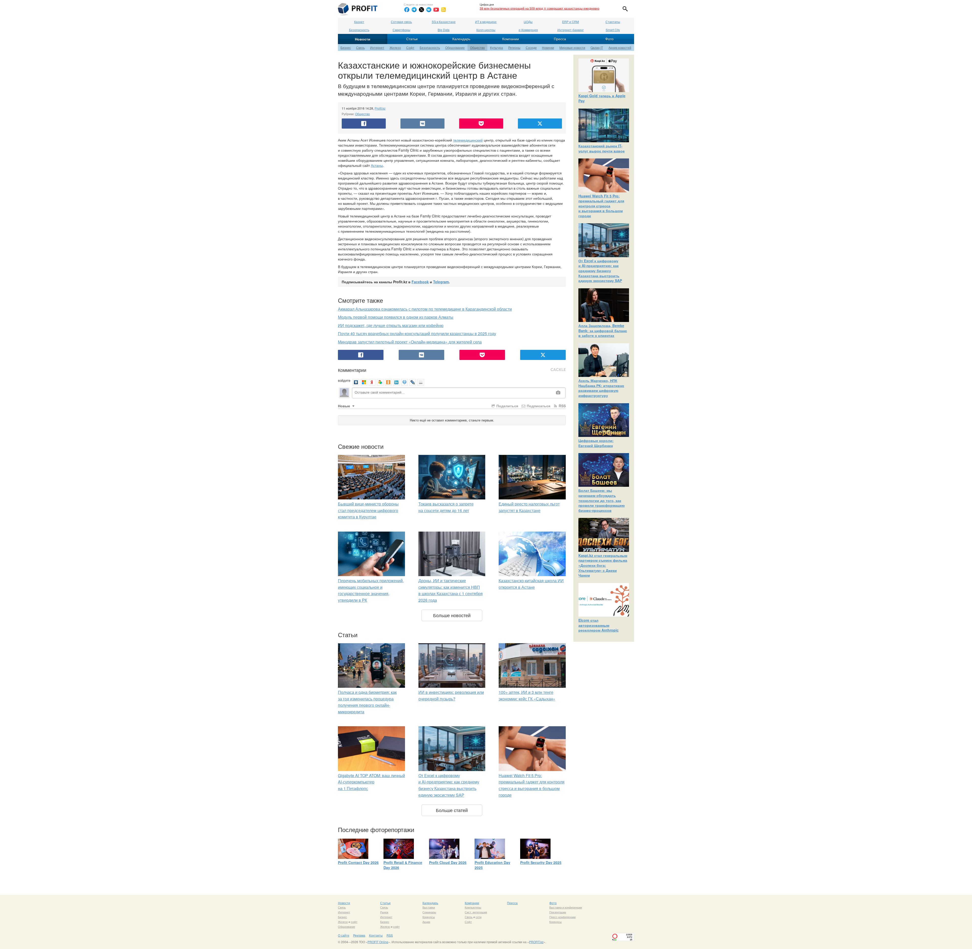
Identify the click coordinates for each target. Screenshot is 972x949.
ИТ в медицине (486, 21)
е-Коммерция (528, 30)
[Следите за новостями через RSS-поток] (443, 10)
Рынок (384, 912)
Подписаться (538, 405)
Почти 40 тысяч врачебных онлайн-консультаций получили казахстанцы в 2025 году (417, 333)
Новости (362, 39)
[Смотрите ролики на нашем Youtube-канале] (436, 10)
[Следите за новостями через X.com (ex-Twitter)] (421, 10)
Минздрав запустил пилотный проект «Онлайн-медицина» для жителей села (410, 342)
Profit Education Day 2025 (492, 865)
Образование (455, 47)
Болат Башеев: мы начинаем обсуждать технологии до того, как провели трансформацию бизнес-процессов (601, 500)
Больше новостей (452, 615)
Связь (360, 47)
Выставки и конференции (565, 907)
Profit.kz (380, 108)
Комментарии (352, 370)
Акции (426, 922)
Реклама (359, 935)
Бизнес (345, 47)
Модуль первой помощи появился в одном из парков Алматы (395, 317)
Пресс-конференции (562, 917)
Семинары (429, 912)
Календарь (461, 38)
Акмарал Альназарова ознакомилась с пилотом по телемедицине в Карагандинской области (425, 309)
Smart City (613, 30)
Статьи (412, 38)
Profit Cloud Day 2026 (448, 862)
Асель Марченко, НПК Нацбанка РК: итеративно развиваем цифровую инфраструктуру (601, 388)
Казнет (359, 21)
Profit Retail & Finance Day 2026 (402, 865)
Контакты (376, 935)
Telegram (441, 281)
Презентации (557, 912)
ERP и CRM (570, 21)
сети (478, 917)
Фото (609, 38)
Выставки (428, 907)
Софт (410, 47)
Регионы (514, 47)
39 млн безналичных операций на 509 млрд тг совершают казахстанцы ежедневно (539, 8)
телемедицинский (468, 140)
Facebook (420, 281)
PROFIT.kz (536, 942)
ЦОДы (528, 21)
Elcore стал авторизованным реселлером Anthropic (598, 625)
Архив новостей (620, 47)
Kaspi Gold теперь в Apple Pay (601, 98)
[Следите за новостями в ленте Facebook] (407, 10)
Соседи (531, 47)
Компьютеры (473, 907)
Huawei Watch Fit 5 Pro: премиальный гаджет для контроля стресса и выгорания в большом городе (601, 205)
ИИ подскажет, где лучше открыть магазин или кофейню (390, 325)
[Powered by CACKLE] (558, 370)
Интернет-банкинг (570, 30)
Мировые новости (572, 47)
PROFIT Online (378, 942)
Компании (510, 38)
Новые (344, 405)
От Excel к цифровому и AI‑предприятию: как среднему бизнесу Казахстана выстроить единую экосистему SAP (600, 270)
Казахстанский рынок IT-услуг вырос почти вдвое (601, 148)
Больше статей (452, 810)
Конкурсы (428, 917)
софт (354, 922)
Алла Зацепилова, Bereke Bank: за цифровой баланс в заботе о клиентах (602, 330)
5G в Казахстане (444, 21)
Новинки (548, 47)
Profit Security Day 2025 (540, 862)
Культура (496, 47)
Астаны (377, 165)
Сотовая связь (401, 21)
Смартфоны (401, 30)
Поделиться (506, 405)
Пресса (560, 38)
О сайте (343, 935)
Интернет (377, 47)
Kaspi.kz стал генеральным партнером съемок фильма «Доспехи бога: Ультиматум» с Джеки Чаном (602, 565)
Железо (395, 47)
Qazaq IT (597, 47)
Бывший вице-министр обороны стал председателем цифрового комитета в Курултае (368, 510)
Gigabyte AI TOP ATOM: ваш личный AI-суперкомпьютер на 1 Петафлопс (371, 782)
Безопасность (359, 30)
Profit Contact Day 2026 (358, 862)
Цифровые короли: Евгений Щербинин (596, 443)
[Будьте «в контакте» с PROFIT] (429, 10)
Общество (477, 47)
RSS (562, 405)
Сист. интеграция (476, 912)
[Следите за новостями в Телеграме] (414, 10)
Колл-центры (485, 30)
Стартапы (612, 21)
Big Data (444, 30)
